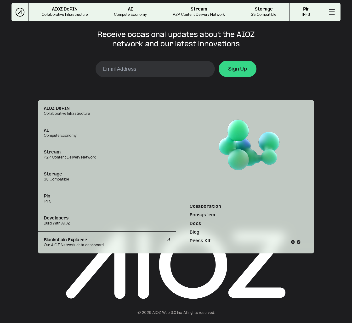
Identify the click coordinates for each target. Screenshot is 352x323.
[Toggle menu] (332, 11)
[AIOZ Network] (19, 12)
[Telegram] (299, 242)
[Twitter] (293, 242)
